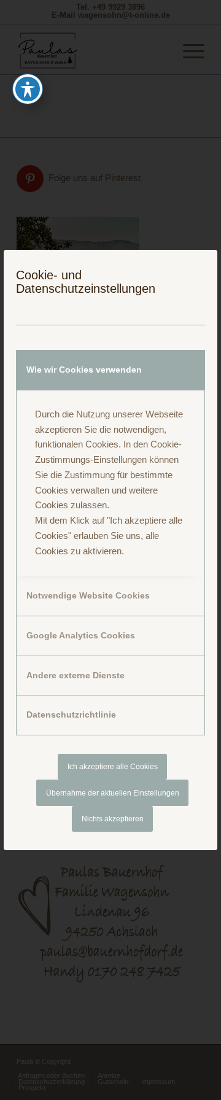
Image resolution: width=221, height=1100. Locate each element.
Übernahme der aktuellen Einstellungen (112, 793)
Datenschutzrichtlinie (71, 714)
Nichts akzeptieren (113, 819)
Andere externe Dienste (75, 675)
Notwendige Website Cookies (88, 595)
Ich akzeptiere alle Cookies (113, 766)
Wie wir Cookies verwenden (84, 369)
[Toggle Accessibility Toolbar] (27, 89)
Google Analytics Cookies (80, 635)
